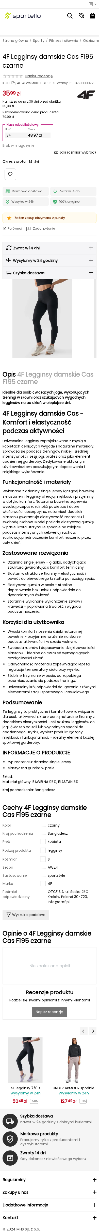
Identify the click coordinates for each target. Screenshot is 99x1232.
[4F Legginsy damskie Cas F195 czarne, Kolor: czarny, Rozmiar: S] (42, 318)
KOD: (6, 83)
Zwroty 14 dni (33, 1153)
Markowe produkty (39, 1134)
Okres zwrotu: (14, 161)
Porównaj (15, 228)
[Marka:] (86, 94)
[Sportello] (23, 16)
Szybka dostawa (36, 1116)
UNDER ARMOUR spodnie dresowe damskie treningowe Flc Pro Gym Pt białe (76, 1088)
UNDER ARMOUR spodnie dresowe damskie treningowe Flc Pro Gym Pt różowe (28, 1088)
